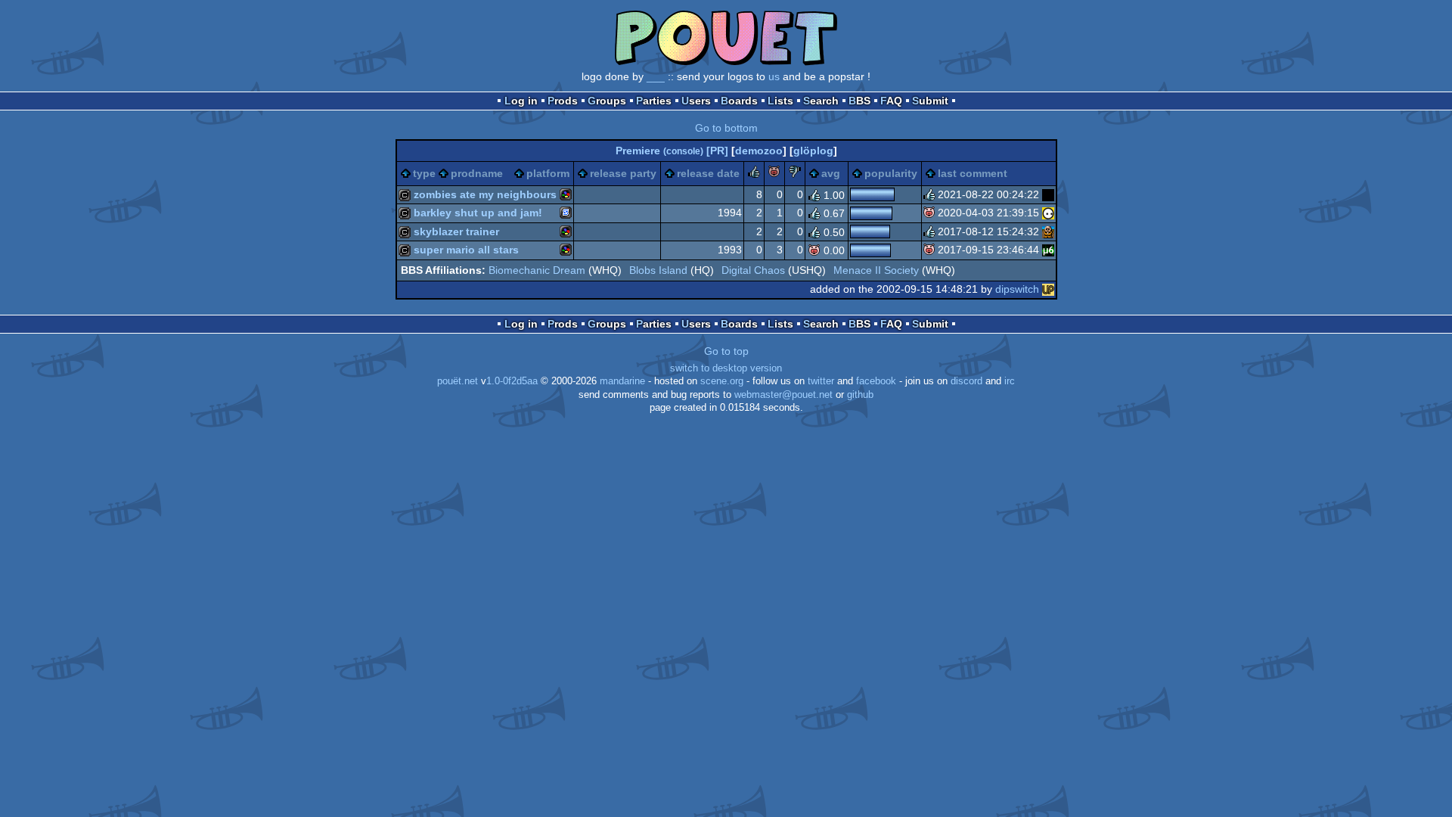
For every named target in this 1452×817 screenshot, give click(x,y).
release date (708, 173)
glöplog (813, 150)
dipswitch (1017, 289)
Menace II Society (876, 270)
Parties (654, 101)
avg (830, 173)
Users (696, 101)
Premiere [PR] (672, 150)
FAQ (891, 101)
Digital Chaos (753, 270)
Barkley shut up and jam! (478, 213)
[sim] (1048, 231)
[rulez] (754, 174)
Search (821, 101)
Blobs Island (658, 270)
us (774, 76)
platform (547, 173)
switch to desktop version (726, 368)
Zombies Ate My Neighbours (485, 194)
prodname (477, 173)
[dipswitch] (1048, 289)
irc (1009, 381)
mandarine (622, 381)
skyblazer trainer (456, 231)
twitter (821, 381)
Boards (739, 101)
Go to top (726, 351)
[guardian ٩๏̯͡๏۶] (1048, 213)
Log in (521, 101)
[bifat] (1048, 194)
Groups (607, 101)
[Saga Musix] (1048, 250)
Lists (780, 101)
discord (966, 381)
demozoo (759, 150)
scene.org (721, 381)
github (860, 395)
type (424, 173)
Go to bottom (726, 128)
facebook (876, 381)
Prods (563, 101)
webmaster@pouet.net (783, 395)
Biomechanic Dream (537, 270)
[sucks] (795, 174)
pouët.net (457, 381)
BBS (859, 101)
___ (656, 76)
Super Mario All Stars (466, 250)
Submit (930, 101)
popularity (890, 173)
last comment (972, 173)
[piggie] (774, 174)
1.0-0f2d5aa (512, 381)
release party (623, 173)
